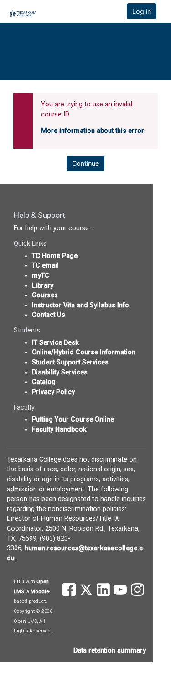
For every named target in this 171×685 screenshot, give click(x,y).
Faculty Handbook (59, 429)
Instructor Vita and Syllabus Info (80, 305)
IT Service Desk (55, 343)
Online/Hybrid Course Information (83, 352)
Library (42, 286)
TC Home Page (55, 256)
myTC (40, 275)
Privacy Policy (53, 392)
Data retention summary (109, 650)
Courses (45, 295)
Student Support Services (70, 362)
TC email (45, 265)
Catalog (44, 382)
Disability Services (60, 372)
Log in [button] (141, 11)
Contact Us (48, 315)
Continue (85, 163)
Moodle (40, 592)
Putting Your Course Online (73, 419)
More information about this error (92, 131)
